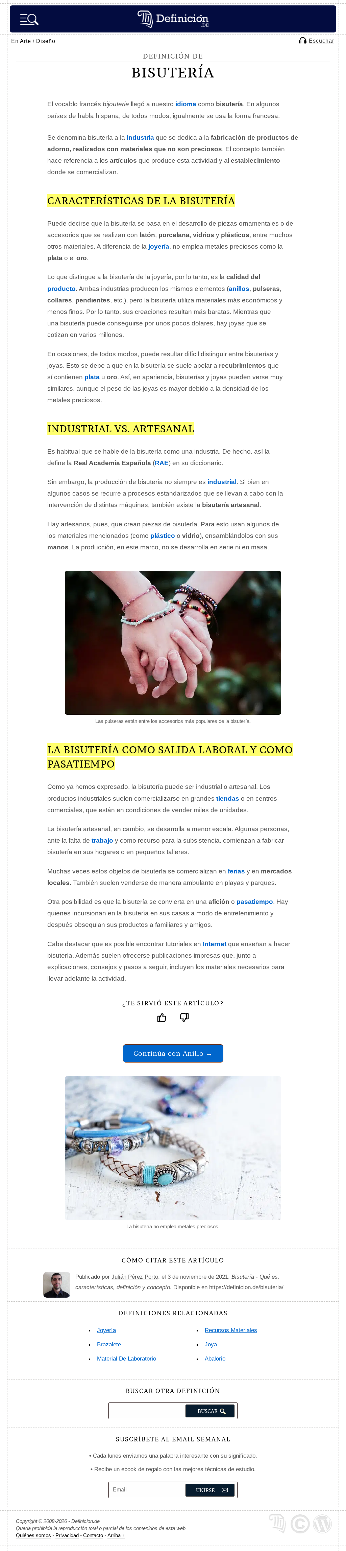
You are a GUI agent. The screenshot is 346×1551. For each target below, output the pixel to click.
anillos (239, 288)
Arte (25, 41)
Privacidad (67, 1535)
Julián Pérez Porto (135, 1277)
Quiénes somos (33, 1535)
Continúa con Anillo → (173, 1053)
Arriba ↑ (116, 1535)
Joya (211, 1344)
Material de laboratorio (126, 1358)
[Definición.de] (173, 19)
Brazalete (109, 1344)
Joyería (106, 1330)
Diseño (45, 41)
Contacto (93, 1535)
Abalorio (215, 1358)
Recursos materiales (231, 1330)
